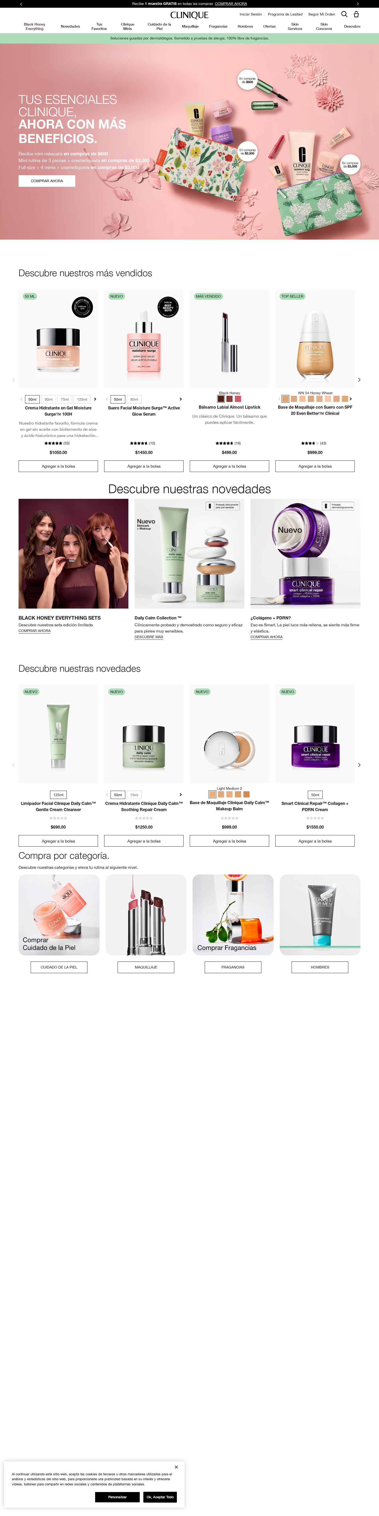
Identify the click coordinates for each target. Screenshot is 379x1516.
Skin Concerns (324, 26)
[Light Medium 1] (229, 794)
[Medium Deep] (246, 794)
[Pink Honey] (238, 399)
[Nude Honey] (229, 399)
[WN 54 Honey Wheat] (285, 399)
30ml (49, 399)
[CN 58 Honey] (345, 399)
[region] (94, 1484)
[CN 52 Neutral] (294, 399)
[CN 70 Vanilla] (311, 399)
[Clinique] (189, 15)
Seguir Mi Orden (321, 14)
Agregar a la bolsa (58, 466)
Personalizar (117, 1497)
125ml (82, 399)
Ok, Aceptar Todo (160, 1497)
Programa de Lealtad (285, 14)
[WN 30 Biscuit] (336, 399)
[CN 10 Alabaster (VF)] (328, 399)
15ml (134, 795)
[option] (73, 567)
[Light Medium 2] (212, 794)
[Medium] (238, 794)
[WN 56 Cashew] (319, 399)
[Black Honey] (221, 399)
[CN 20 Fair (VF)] (302, 399)
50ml (32, 399)
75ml (65, 399)
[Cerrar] (176, 1467)
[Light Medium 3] (221, 794)
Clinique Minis (127, 26)
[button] (357, 14)
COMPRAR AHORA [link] (231, 4)
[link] (58, 338)
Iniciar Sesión (251, 14)
